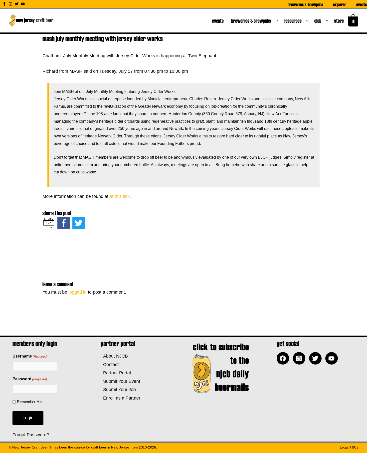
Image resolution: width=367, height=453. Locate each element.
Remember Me (29, 402)
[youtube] (23, 4)
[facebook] (284, 358)
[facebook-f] (4, 4)
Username (29, 356)
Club (318, 20)
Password (29, 379)
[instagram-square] (300, 358)
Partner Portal (116, 372)
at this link (120, 196)
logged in (77, 292)
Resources (294, 20)
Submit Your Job (118, 389)
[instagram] (11, 4)
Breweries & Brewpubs (305, 4)
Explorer (339, 4)
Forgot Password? (30, 434)
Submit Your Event (120, 381)
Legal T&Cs (349, 447)
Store (340, 20)
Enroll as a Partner (120, 398)
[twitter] (17, 4)
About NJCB (114, 356)
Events (361, 4)
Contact (110, 364)
